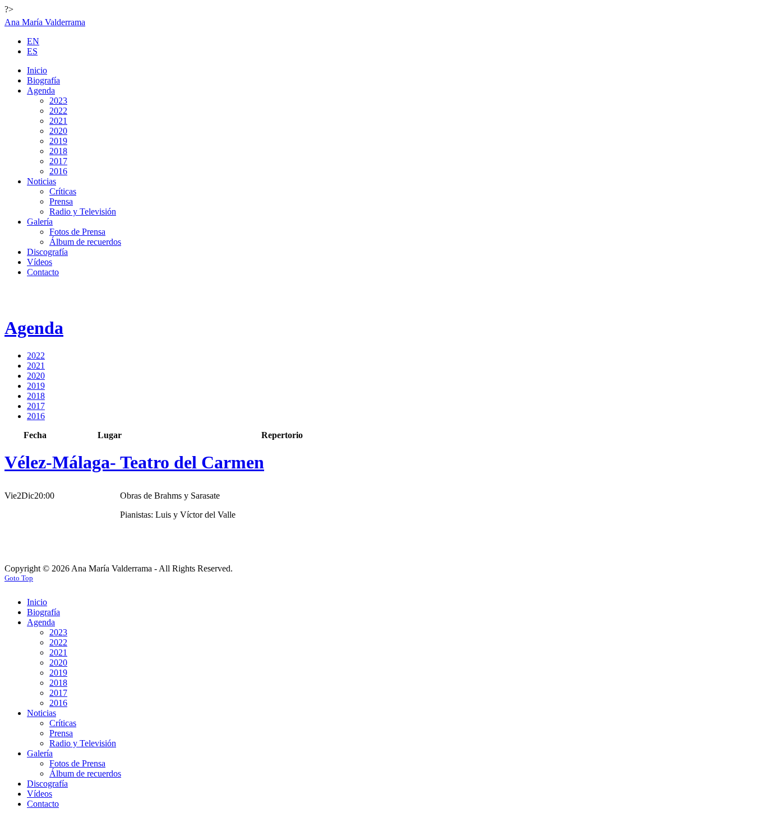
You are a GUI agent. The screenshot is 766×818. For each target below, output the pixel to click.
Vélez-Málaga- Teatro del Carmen (134, 462)
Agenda (33, 328)
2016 (36, 416)
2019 (36, 386)
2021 (36, 365)
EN (33, 41)
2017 (36, 406)
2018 (36, 396)
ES (32, 51)
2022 (36, 355)
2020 (36, 375)
